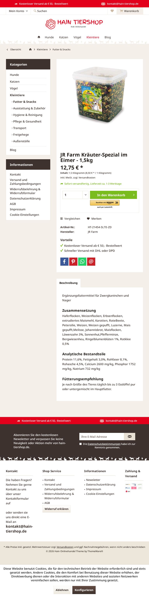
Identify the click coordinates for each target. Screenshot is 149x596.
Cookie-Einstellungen (24, 215)
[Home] (39, 37)
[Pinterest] (73, 262)
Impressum (17, 209)
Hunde (14, 75)
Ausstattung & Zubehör (28, 108)
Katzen (14, 81)
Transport (19, 128)
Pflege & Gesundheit (27, 121)
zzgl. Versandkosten (84, 177)
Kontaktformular (17, 498)
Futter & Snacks (24, 102)
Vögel (14, 88)
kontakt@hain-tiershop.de (19, 529)
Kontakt (15, 174)
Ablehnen (62, 590)
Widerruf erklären (56, 509)
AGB (13, 204)
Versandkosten (65, 547)
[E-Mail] (91, 262)
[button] (105, 204)
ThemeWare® (95, 551)
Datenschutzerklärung (25, 198)
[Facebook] (64, 262)
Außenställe (21, 141)
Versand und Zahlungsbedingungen (25, 182)
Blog (13, 150)
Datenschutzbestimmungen (104, 444)
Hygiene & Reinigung (27, 115)
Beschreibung (68, 283)
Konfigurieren (84, 590)
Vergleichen (72, 218)
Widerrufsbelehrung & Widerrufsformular (25, 191)
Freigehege (20, 134)
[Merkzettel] (112, 11)
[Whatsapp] (82, 262)
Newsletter (93, 480)
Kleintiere (17, 95)
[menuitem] (130, 11)
